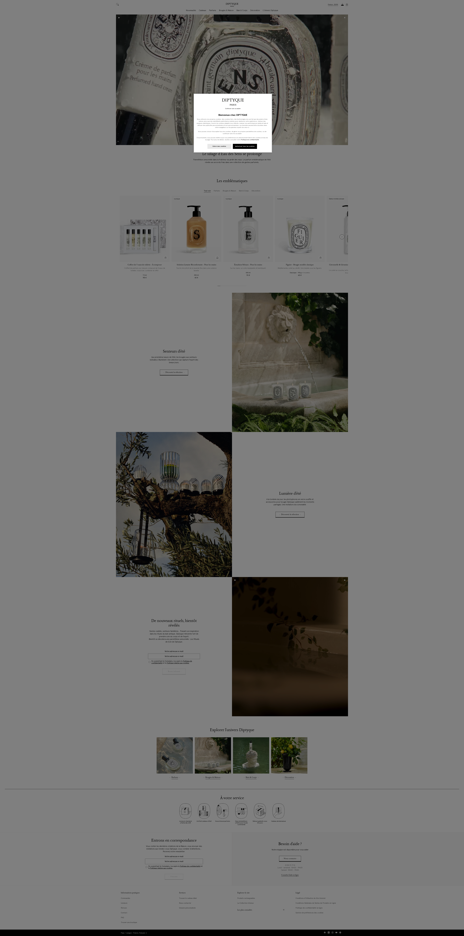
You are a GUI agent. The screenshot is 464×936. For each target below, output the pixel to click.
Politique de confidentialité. (250, 140)
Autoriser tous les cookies (245, 146)
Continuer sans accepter (233, 108)
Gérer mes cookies (219, 146)
